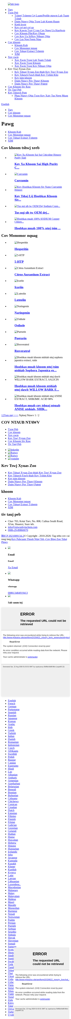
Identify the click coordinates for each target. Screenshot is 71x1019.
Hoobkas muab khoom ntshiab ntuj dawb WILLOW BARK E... (37, 387)
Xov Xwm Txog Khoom (28, 63)
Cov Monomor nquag (26, 48)
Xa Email (13, 567)
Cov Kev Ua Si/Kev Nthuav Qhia (32, 36)
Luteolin (20, 300)
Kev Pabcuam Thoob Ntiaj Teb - (28, 539)
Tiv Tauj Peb (14, 89)
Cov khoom (14, 42)
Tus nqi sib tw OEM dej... (32, 212)
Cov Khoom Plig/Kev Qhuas (30, 33)
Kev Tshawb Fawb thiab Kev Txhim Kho (36, 74)
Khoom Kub (21, 45)
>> (16, 415)
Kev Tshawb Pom (17, 92)
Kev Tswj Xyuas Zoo (19, 438)
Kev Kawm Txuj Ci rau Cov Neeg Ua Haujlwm (40, 30)
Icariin (19, 287)
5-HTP (19, 261)
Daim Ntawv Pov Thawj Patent (31, 83)
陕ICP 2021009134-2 (12, 535)
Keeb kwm (20, 24)
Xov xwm (13, 57)
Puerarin (21, 338)
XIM (17, 54)
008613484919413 (18, 592)
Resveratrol (22, 351)
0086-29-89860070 (18, 530)
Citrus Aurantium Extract (32, 274)
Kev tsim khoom (23, 77)
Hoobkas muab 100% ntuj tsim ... (38, 228)
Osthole (20, 325)
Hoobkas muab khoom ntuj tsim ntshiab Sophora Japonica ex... (37, 368)
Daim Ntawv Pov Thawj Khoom (32, 80)
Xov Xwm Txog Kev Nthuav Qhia (33, 66)
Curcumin (21, 180)
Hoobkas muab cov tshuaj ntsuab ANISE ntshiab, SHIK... (37, 407)
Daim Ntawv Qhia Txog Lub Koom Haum (37, 21)
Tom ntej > (9, 415)
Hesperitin (21, 249)
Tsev (10, 9)
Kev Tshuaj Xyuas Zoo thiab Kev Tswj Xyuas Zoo (41, 71)
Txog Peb (13, 12)
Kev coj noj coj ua (24, 27)
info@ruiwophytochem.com (22, 527)
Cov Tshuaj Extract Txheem (29, 51)
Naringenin (22, 312)
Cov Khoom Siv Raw (19, 86)
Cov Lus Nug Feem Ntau (28, 39)
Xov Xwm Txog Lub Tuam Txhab (33, 60)
